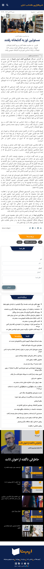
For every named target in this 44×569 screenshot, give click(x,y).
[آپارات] (28, 563)
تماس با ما (29, 559)
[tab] (28, 336)
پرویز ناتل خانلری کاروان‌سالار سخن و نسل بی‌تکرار (26, 312)
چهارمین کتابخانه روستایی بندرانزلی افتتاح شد (29, 405)
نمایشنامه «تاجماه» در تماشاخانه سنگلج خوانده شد (28, 409)
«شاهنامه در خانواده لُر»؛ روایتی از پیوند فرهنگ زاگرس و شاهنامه (22, 309)
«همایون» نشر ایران (36, 378)
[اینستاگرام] (22, 563)
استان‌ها (33, 12)
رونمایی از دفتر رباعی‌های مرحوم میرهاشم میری (29, 356)
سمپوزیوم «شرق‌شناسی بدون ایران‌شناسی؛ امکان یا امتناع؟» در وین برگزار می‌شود (23, 369)
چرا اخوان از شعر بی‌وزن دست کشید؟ (12, 483)
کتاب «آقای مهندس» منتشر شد (31, 321)
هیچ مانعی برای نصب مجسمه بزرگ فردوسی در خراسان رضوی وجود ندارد (21, 305)
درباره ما (23, 559)
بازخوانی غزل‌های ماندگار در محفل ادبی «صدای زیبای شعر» (23, 315)
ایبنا (32, 7)
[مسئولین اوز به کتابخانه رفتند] (22, 23)
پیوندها (17, 559)
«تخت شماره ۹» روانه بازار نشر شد (32, 364)
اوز (40, 242)
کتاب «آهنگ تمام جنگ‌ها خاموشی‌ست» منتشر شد (26, 318)
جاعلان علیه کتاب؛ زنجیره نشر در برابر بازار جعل (29, 417)
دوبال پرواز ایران (16, 511)
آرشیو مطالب (37, 559)
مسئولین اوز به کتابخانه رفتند (22, 40)
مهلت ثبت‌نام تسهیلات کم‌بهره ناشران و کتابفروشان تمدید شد (25, 341)
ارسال (9, 287)
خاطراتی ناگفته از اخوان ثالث (34, 360)
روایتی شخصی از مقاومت (35, 426)
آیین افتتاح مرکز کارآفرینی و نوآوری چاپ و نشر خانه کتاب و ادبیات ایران (10, 497)
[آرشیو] (16, 563)
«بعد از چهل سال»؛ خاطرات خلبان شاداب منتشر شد (28, 382)
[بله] (19, 563)
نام (41, 259)
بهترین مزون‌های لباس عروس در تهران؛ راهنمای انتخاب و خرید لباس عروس (23, 350)
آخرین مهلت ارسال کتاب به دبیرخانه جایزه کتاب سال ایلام (26, 374)
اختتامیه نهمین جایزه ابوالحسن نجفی (12, 527)
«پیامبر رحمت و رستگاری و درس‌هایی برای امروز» (28, 397)
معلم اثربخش (38, 401)
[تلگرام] (25, 563)
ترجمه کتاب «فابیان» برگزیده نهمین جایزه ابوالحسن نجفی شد (23, 329)
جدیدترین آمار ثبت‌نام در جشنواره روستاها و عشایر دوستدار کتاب (24, 413)
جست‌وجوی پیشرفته (9, 559)
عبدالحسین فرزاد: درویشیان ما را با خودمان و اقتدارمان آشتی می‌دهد (23, 325)
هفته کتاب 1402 (30, 242)
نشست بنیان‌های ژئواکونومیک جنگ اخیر (31, 393)
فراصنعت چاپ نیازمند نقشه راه (12, 467)
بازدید (19, 242)
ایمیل (40, 268)
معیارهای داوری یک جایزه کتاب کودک (31, 345)
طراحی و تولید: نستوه (19, 566)
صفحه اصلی (40, 12)
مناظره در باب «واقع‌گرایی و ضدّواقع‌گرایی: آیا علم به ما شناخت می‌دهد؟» (25, 387)
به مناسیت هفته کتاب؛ (22, 36)
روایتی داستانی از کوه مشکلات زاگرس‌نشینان (30, 422)
